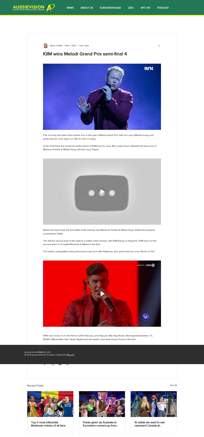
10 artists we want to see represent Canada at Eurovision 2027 (150, 424)
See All (173, 385)
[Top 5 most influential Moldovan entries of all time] (50, 404)
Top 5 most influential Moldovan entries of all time (48, 424)
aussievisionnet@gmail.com (37, 352)
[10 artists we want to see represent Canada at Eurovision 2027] (154, 404)
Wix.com (70, 355)
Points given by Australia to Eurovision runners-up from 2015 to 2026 (100, 424)
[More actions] (159, 45)
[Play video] (102, 192)
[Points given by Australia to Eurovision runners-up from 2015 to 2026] (102, 404)
